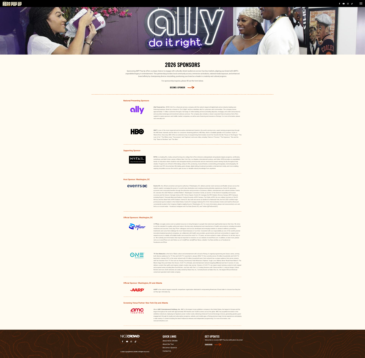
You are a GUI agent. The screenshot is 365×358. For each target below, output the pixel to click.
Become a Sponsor (170, 348)
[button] (361, 3)
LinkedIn (204, 240)
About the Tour (168, 344)
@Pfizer (186, 240)
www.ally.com (160, 118)
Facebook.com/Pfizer (160, 242)
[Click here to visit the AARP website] (137, 290)
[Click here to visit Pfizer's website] (137, 227)
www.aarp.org (165, 292)
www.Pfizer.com (213, 238)
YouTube (210, 240)
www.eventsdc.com (231, 204)
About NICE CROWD (170, 341)
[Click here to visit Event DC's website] (137, 186)
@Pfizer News (196, 240)
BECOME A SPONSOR (177, 87)
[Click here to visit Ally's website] (137, 110)
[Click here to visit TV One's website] (137, 255)
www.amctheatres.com (161, 321)
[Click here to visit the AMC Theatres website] (137, 311)
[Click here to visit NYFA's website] (137, 160)
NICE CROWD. (134, 351)
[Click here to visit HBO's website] (137, 131)
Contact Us (167, 351)
